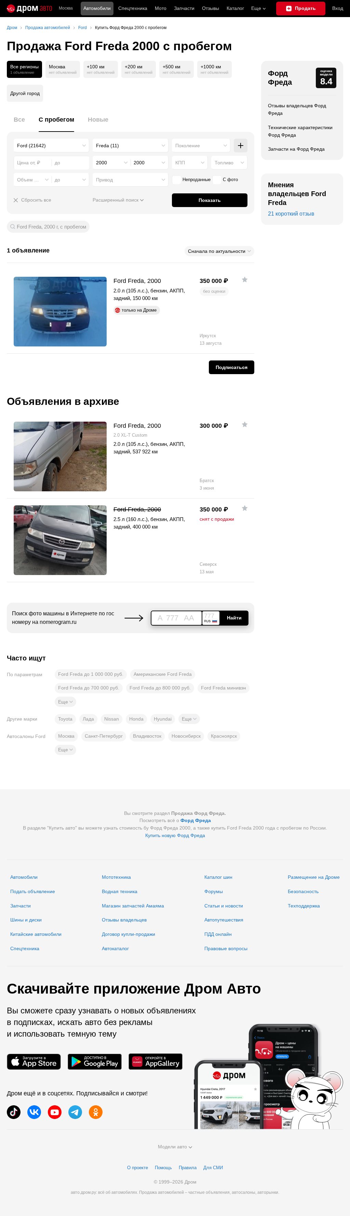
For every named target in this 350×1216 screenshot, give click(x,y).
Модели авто (172, 1146)
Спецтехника (24, 948)
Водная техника (119, 891)
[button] (65, 702)
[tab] (19, 123)
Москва (66, 8)
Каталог (235, 8)
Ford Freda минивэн (223, 688)
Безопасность (303, 891)
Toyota (65, 719)
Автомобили (97, 8)
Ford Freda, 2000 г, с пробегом (51, 227)
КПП (180, 162)
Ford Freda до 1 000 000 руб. (90, 674)
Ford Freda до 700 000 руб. (88, 688)
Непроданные (197, 179)
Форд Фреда (280, 77)
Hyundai (163, 719)
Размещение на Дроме (314, 877)
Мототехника (116, 877)
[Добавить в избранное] (244, 279)
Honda (136, 719)
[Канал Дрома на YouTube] (55, 1112)
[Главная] (29, 8)
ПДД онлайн (218, 934)
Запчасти (184, 8)
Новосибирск (186, 736)
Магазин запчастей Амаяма (133, 905)
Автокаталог (115, 948)
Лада (88, 719)
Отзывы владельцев (124, 920)
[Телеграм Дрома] (75, 1112)
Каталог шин (218, 877)
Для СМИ (213, 1167)
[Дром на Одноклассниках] (96, 1112)
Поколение (187, 145)
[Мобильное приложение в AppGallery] (156, 1061)
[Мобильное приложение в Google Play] (95, 1061)
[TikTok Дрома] (14, 1112)
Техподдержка (304, 905)
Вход (337, 8)
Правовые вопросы (225, 948)
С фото (230, 179)
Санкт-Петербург (104, 736)
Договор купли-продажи (128, 934)
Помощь (163, 1167)
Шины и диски (26, 920)
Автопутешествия (223, 920)
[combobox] (51, 145)
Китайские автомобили (36, 934)
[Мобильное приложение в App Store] (34, 1061)
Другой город (25, 93)
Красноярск (224, 736)
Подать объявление (32, 891)
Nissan (111, 719)
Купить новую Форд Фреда (175, 835)
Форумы (213, 891)
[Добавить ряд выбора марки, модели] (240, 145)
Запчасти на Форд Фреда (296, 149)
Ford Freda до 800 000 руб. (160, 688)
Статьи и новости (223, 905)
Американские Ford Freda (163, 674)
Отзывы (210, 8)
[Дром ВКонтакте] (34, 1112)
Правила (188, 1167)
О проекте (137, 1167)
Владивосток (147, 736)
